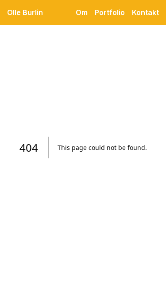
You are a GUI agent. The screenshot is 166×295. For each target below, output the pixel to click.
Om (82, 12)
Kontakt (145, 12)
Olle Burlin (25, 12)
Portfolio (110, 12)
